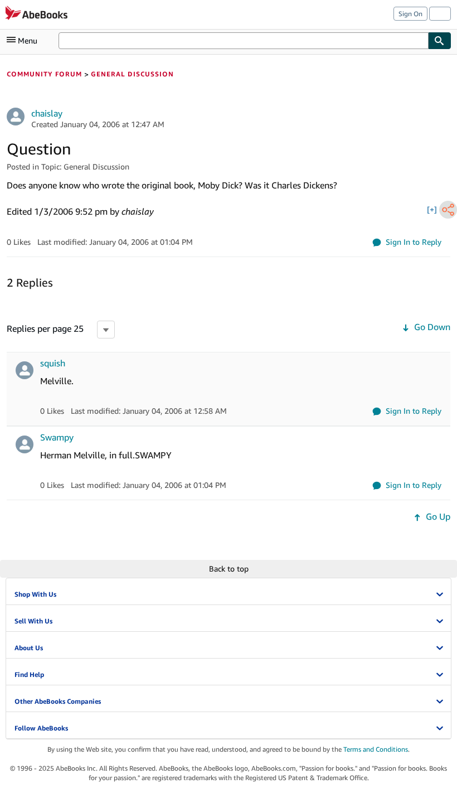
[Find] (440, 40)
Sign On (410, 13)
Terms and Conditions (375, 749)
